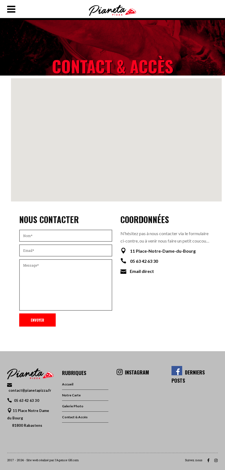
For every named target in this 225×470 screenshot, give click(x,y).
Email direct (142, 271)
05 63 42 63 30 (26, 400)
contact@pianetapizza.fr (30, 390)
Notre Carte (71, 395)
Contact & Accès (75, 417)
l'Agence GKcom (67, 460)
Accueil (67, 384)
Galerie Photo (72, 406)
